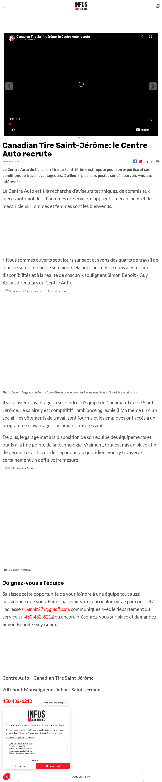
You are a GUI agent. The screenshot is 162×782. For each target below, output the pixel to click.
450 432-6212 (39, 616)
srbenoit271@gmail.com (45, 609)
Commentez (81, 777)
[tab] (79, 138)
